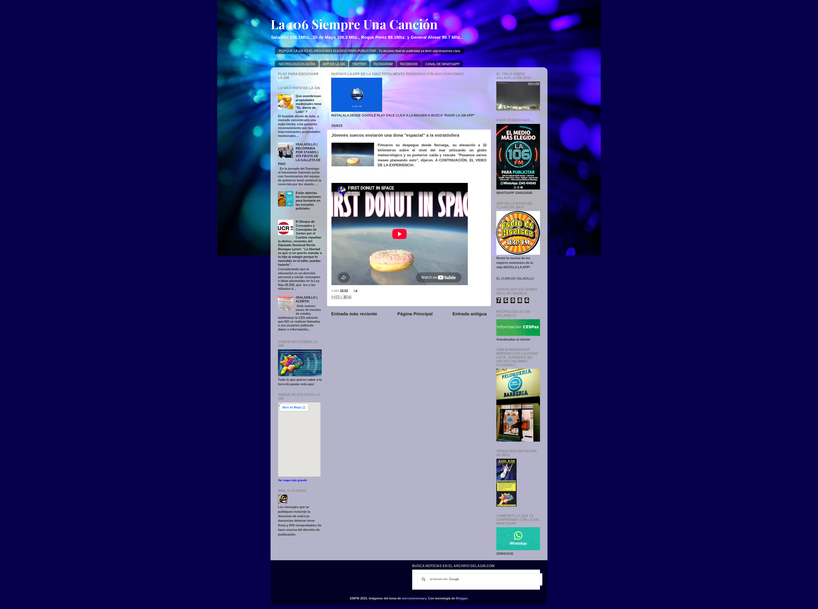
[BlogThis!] (337, 297)
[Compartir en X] (341, 297)
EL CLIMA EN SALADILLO (515, 278)
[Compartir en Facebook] (345, 297)
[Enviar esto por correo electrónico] (333, 297)
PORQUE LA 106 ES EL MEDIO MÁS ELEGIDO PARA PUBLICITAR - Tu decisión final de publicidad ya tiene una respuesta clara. (370, 51)
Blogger (462, 598)
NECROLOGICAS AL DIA (297, 64)
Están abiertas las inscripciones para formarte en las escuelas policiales (308, 200)
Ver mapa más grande (292, 480)
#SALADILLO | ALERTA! (306, 299)
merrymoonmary (414, 598)
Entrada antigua (469, 313)
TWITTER (359, 64)
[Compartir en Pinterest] (349, 297)
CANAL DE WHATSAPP (442, 64)
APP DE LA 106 (334, 64)
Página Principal (415, 313)
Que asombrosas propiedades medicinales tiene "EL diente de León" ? (308, 103)
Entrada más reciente (354, 313)
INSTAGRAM (383, 64)
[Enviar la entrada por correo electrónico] (354, 290)
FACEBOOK (409, 64)
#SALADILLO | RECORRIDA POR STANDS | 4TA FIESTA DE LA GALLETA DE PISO (299, 154)
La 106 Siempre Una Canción (354, 23)
